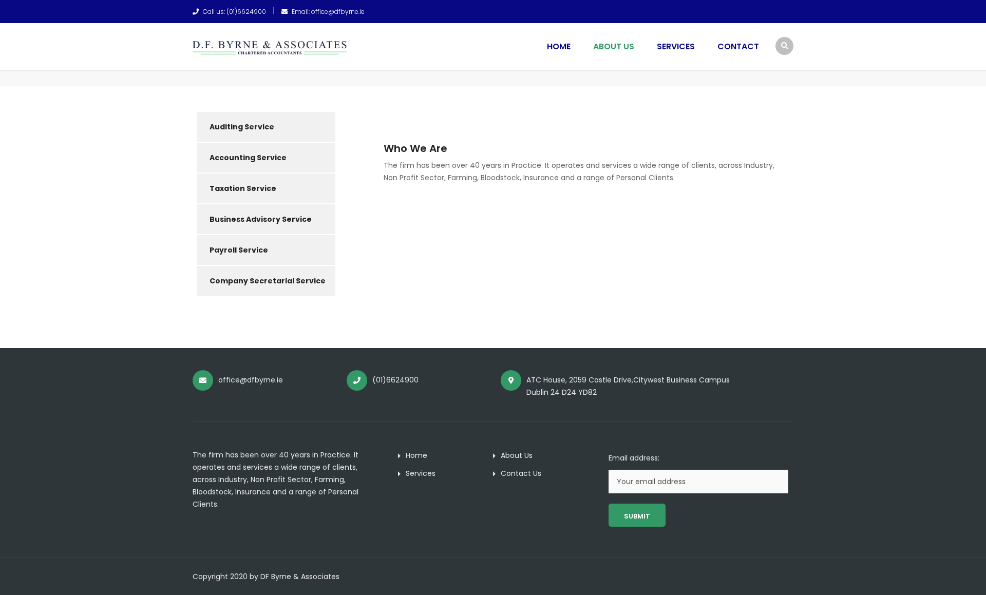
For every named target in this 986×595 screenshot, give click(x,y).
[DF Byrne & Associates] (270, 47)
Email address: (634, 458)
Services (676, 46)
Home (559, 46)
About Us (613, 46)
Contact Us (521, 473)
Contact (738, 46)
